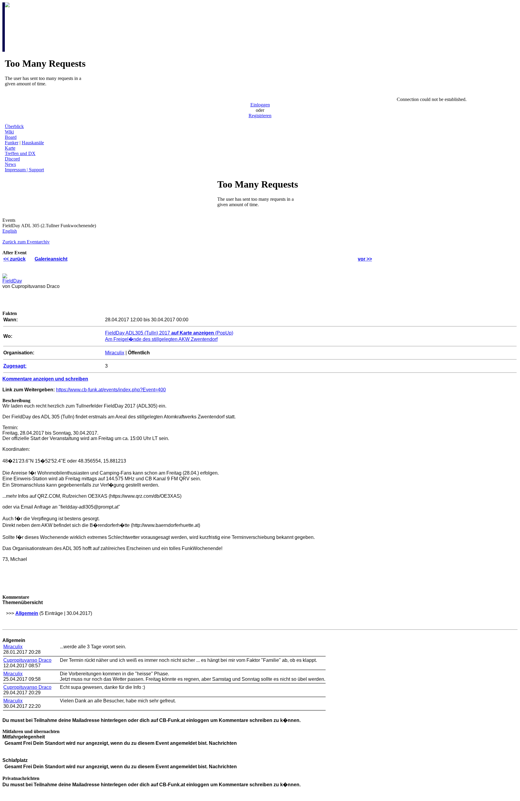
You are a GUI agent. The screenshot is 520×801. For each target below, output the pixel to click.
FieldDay (12, 280)
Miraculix (114, 352)
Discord (12, 158)
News (10, 164)
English (9, 231)
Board (11, 137)
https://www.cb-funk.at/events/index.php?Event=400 (111, 389)
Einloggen (260, 104)
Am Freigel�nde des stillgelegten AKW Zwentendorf (161, 339)
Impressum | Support (24, 169)
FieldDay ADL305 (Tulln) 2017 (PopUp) (169, 332)
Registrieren (260, 115)
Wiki (9, 131)
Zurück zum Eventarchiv (26, 241)
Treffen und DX (20, 153)
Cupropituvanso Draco (27, 660)
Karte (10, 148)
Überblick (14, 126)
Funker (11, 142)
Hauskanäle (33, 142)
